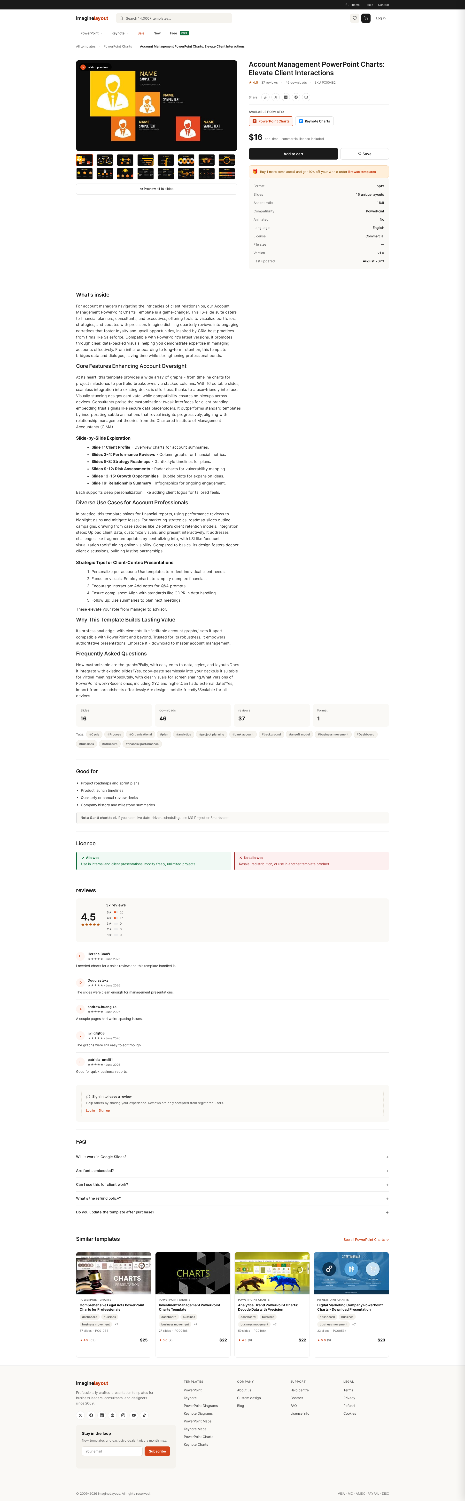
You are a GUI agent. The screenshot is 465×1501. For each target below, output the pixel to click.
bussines (110, 1317)
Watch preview (98, 67)
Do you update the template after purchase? (115, 1212)
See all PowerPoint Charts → (366, 1239)
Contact (383, 5)
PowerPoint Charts (118, 46)
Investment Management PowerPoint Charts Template (189, 1307)
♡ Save (365, 154)
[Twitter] (80, 1415)
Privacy (349, 1398)
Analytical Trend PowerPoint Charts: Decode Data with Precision (268, 1307)
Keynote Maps (195, 1429)
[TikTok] (144, 1415)
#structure (109, 744)
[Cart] (366, 18)
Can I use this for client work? (102, 1184)
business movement (96, 1324)
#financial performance (142, 744)
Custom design (249, 1398)
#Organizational (140, 734)
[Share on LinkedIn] (286, 97)
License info (299, 1413)
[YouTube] (133, 1415)
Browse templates (362, 172)
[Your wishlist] (354, 18)
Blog (240, 1406)
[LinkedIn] (101, 1415)
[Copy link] (265, 97)
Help (370, 5)
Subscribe (157, 1451)
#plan (164, 734)
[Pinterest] (112, 1415)
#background (271, 734)
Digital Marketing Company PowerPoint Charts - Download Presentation (350, 1307)
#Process (114, 734)
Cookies (349, 1413)
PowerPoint (89, 33)
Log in (381, 18)
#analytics (183, 734)
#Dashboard (365, 734)
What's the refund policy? (98, 1198)
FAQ (293, 1406)
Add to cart (293, 154)
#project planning (211, 734)
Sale (141, 33)
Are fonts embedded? (95, 1170)
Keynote (118, 33)
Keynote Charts (315, 121)
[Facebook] (91, 1415)
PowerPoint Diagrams (201, 1406)
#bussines (86, 744)
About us (244, 1390)
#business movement (333, 734)
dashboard (89, 1317)
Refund (349, 1406)
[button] (156, 105)
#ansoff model (299, 734)
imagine (92, 18)
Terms (348, 1390)
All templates (86, 46)
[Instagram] (123, 1415)
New (157, 33)
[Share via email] (306, 97)
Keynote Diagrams (198, 1413)
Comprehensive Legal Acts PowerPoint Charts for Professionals (112, 1307)
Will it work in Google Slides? (101, 1156)
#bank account (243, 734)
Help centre (299, 1390)
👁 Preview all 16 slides (156, 189)
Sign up (104, 1110)
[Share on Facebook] (296, 97)
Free (178, 33)
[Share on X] (275, 97)
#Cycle (94, 734)
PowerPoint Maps (197, 1421)
